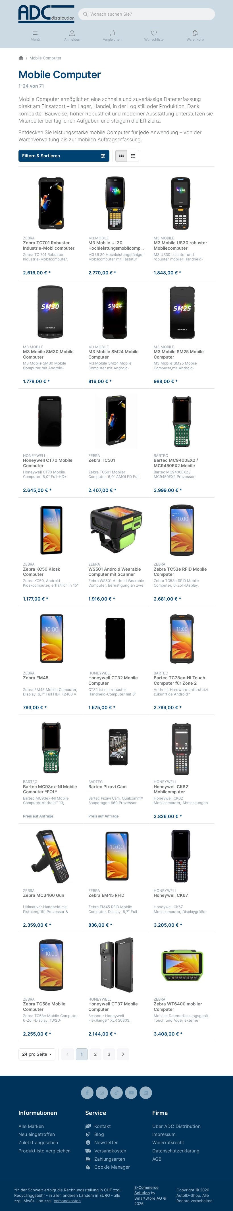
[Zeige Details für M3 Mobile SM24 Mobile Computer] (116, 313)
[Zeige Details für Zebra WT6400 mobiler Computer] (182, 965)
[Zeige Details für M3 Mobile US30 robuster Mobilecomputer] (182, 204)
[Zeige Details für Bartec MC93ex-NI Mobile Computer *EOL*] (51, 747)
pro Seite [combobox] (38, 1054)
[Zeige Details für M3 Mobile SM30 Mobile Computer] (51, 313)
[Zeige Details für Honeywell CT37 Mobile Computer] (116, 965)
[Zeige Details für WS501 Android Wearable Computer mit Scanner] (116, 530)
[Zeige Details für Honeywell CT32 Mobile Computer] (116, 639)
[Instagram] (102, 1092)
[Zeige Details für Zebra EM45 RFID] (116, 856)
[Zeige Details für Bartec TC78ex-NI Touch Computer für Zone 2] (182, 639)
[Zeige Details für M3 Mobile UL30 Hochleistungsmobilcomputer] (116, 204)
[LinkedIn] (146, 1092)
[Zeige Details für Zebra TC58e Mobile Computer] (51, 965)
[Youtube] (131, 1092)
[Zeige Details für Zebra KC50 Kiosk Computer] (51, 530)
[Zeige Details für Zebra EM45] (51, 639)
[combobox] (146, 14)
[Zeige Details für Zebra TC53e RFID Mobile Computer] (182, 530)
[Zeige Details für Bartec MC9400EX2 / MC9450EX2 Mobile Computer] (182, 421)
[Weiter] (123, 1054)
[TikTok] (116, 1092)
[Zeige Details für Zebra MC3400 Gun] (51, 856)
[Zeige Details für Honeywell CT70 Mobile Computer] (51, 421)
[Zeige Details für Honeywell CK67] (182, 856)
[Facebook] (87, 1092)
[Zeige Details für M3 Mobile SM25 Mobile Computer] (182, 313)
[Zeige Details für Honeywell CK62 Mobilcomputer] (182, 747)
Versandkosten (67, 1200)
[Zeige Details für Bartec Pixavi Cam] (116, 747)
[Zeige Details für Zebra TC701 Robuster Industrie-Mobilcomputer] (51, 204)
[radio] (121, 156)
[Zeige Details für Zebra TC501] (116, 421)
